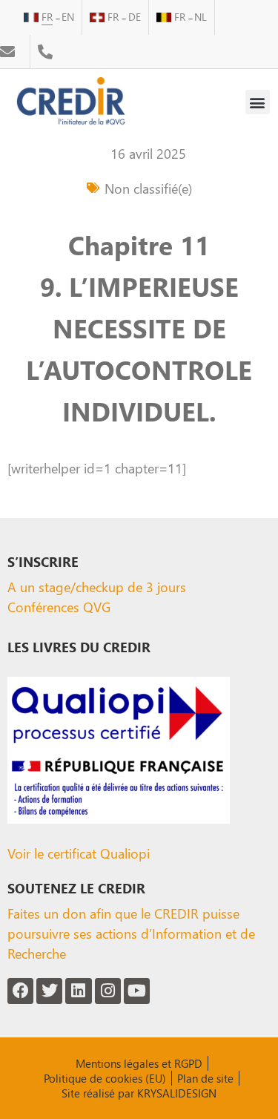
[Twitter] (49, 991)
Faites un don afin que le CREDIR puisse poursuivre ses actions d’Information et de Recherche (131, 933)
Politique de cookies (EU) (105, 1078)
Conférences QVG (58, 606)
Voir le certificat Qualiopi (78, 853)
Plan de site (205, 1078)
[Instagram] (108, 991)
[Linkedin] (78, 991)
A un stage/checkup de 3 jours (96, 586)
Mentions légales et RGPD (139, 1063)
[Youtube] (137, 991)
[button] (257, 102)
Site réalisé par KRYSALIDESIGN (139, 1093)
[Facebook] (20, 991)
